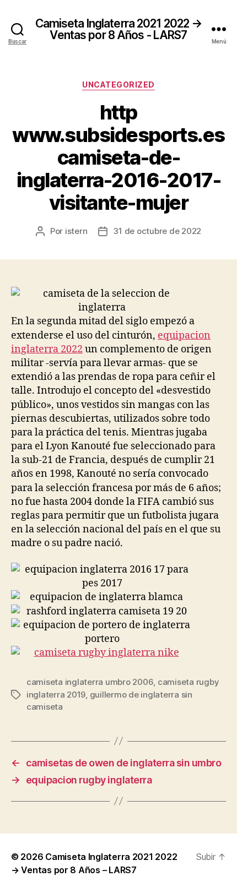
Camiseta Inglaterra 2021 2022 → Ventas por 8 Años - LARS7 (118, 29)
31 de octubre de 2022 (157, 231)
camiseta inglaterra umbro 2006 (89, 682)
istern (76, 231)
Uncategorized (118, 84)
